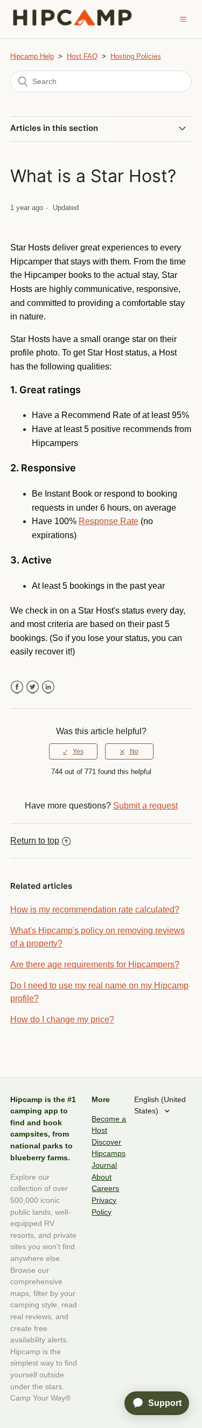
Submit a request (145, 805)
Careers (105, 1188)
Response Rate (108, 521)
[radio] (73, 751)
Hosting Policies (135, 56)
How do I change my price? (62, 1019)
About (102, 1177)
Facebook (17, 687)
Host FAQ (82, 56)
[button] (183, 18)
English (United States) (160, 1105)
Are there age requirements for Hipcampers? (94, 964)
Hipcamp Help (32, 56)
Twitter (32, 687)
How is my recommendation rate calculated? (94, 909)
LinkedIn (48, 687)
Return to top (34, 840)
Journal (104, 1165)
